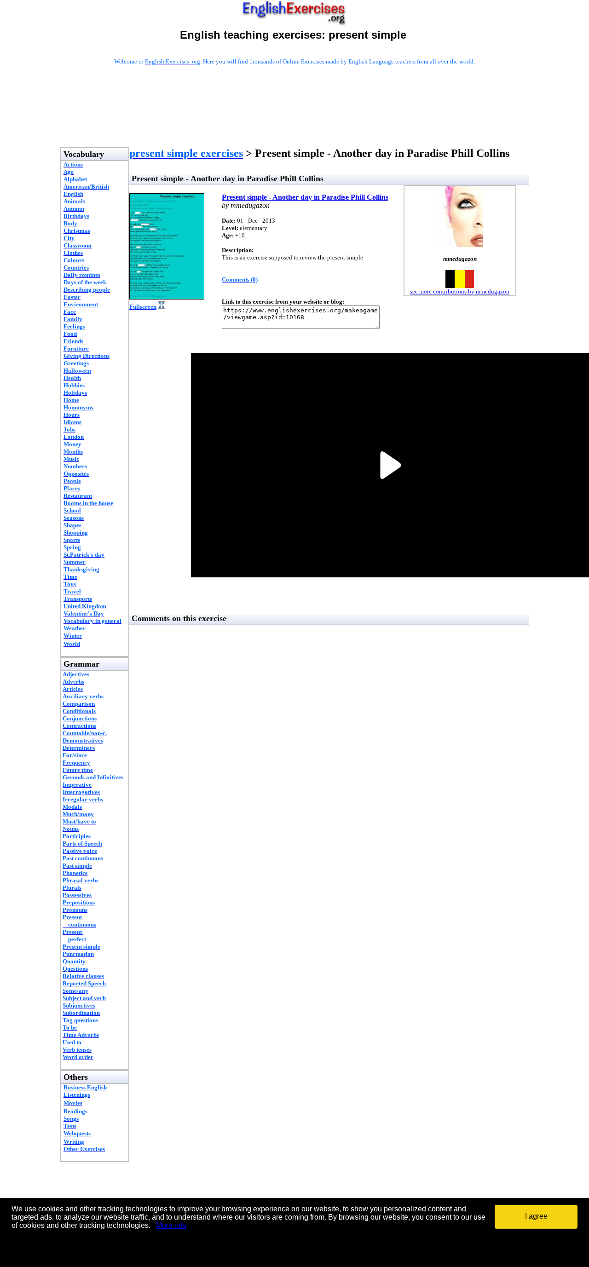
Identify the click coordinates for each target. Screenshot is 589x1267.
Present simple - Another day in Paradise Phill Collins (305, 197)
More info (171, 1225)
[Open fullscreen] (161, 306)
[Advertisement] (294, 118)
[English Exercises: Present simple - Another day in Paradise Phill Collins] (166, 297)
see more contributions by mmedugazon (459, 291)
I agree (536, 1216)
